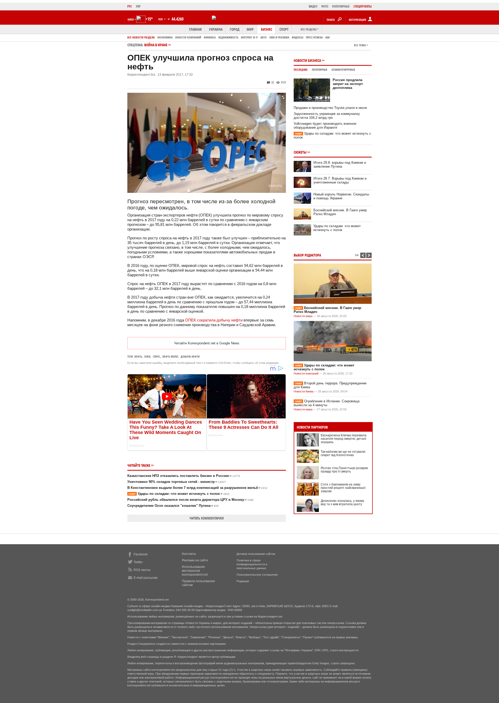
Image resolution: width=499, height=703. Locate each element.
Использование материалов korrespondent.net (195, 570)
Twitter (138, 562)
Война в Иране (155, 44)
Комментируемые (343, 69)
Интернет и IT (249, 37)
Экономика (165, 37)
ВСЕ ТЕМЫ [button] (360, 45)
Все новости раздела (141, 37)
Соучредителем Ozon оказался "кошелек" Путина (173, 506)
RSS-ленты (142, 570)
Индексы (297, 37)
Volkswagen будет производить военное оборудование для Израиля (325, 125)
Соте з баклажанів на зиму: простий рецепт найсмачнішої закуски (343, 488)
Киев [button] (131, 19)
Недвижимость (228, 37)
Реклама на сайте (195, 560)
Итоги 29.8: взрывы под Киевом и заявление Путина (339, 164)
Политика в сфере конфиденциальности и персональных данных (252, 564)
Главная (195, 29)
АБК (327, 37)
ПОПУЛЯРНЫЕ (341, 6)
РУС (129, 6)
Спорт (283, 29)
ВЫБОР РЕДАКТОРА (307, 255)
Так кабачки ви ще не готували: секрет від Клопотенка (343, 453)
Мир (250, 29)
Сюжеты (300, 152)
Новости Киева (303, 391)
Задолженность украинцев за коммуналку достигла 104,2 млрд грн (327, 116)
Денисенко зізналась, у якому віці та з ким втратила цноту (342, 502)
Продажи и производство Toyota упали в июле (330, 108)
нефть (138, 356)
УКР (138, 6)
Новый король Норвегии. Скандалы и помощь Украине (341, 196)
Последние (301, 69)
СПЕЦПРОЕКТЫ (362, 6)
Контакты (189, 554)
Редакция (243, 581)
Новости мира (303, 316)
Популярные (319, 69)
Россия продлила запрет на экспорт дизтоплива (348, 84)
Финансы (210, 37)
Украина (215, 29)
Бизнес (266, 29)
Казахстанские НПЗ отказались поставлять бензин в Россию (183, 476)
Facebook (141, 554)
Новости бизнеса (307, 60)
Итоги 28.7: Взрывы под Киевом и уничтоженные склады (339, 180)
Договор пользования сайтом (256, 553)
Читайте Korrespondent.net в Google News (206, 343)
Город (234, 29)
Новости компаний (188, 37)
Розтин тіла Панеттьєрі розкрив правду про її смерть (344, 469)
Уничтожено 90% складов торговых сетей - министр (176, 482)
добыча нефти (190, 356)
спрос (156, 356)
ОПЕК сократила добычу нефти (213, 320)
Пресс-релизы (314, 37)
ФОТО (324, 6)
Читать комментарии (206, 518)
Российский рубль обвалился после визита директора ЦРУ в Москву (190, 500)
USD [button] (160, 19)
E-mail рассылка (145, 578)
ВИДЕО (313, 6)
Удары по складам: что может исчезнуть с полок (178, 494)
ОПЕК (147, 356)
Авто (263, 37)
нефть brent (170, 356)
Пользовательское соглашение (257, 574)
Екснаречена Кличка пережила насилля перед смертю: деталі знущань (343, 438)
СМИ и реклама (279, 37)
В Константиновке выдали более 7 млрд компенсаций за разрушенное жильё (197, 488)
